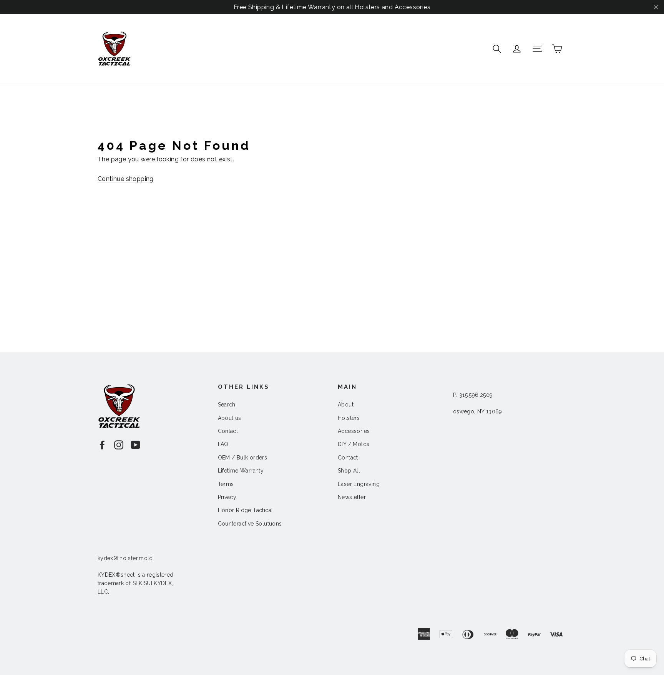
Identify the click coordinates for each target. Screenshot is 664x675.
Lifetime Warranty (241, 471)
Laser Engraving (359, 484)
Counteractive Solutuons (250, 524)
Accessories (354, 431)
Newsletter (352, 497)
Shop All (349, 471)
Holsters (349, 418)
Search (227, 404)
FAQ (223, 444)
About (346, 404)
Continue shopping (126, 178)
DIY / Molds (353, 444)
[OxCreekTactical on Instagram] (118, 444)
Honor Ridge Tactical (245, 510)
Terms (226, 484)
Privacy (227, 497)
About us (229, 418)
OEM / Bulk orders (242, 457)
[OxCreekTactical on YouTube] (135, 444)
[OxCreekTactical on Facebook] (102, 444)
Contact (228, 431)
